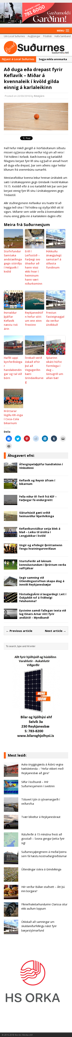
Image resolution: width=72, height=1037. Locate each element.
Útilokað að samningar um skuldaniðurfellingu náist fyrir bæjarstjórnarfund (39, 926)
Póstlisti (47, 36)
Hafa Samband (63, 36)
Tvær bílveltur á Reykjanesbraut (40, 817)
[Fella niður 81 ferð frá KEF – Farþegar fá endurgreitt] (10, 502)
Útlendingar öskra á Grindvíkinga (41, 869)
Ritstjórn (39, 96)
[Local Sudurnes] (36, 47)
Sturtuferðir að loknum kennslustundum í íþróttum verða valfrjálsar (42, 564)
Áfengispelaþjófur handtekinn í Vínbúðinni (41, 465)
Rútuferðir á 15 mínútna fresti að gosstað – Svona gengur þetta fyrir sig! (43, 839)
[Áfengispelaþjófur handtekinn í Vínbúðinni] (10, 470)
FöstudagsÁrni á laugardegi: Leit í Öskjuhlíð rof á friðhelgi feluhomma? (42, 597)
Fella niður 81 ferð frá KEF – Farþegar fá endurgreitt (38, 498)
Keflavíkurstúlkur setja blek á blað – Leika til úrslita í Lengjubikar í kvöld (39, 532)
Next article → (55, 631)
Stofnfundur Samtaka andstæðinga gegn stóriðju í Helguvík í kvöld (13, 261)
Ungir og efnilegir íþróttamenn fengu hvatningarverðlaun (40, 546)
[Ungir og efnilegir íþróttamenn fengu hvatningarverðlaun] (10, 551)
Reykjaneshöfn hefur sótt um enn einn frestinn (34, 319)
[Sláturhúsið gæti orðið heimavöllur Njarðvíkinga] (10, 519)
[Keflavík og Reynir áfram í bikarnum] (10, 486)
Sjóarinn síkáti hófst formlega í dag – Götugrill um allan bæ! (54, 368)
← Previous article (19, 631)
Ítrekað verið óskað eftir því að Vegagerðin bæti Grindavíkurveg (34, 370)
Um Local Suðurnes (14, 36)
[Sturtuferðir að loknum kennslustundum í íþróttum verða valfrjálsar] (10, 567)
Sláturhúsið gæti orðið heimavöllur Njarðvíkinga (36, 514)
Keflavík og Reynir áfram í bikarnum (37, 482)
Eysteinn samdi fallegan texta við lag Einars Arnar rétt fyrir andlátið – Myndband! (42, 614)
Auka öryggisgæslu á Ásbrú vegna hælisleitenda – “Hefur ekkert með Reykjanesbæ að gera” (42, 769)
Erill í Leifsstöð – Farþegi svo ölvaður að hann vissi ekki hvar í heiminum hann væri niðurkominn (33, 267)
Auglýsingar (34, 36)
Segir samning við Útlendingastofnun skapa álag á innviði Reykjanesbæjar (41, 581)
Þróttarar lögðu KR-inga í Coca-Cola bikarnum (13, 417)
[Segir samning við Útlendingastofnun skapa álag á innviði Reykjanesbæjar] (10, 584)
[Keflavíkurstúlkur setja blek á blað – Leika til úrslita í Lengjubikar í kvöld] (10, 535)
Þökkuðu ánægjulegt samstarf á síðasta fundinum (54, 259)
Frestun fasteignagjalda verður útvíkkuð (55, 319)
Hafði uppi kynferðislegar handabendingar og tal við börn (13, 368)
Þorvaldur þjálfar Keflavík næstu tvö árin (11, 321)
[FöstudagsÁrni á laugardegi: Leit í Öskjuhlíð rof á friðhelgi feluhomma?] (10, 600)
